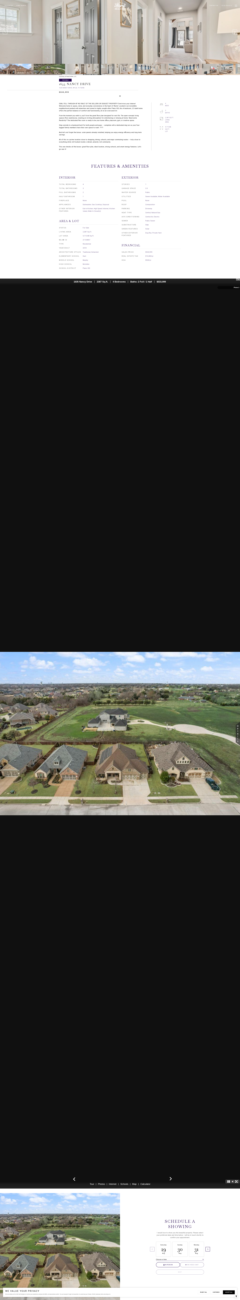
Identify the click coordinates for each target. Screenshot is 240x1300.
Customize (216, 1292)
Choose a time (161, 1259)
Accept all (228, 1292)
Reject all (203, 1292)
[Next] (208, 1249)
